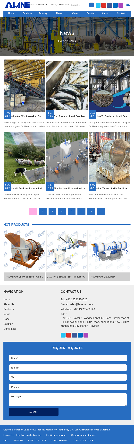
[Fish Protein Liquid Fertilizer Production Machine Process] (67, 86)
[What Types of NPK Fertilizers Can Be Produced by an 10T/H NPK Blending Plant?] (109, 158)
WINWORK (17, 440)
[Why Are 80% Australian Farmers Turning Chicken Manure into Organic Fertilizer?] (24, 86)
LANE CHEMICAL (37, 440)
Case (75, 13)
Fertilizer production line (28, 435)
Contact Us (122, 13)
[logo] (17, 5)
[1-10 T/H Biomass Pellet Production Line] (67, 250)
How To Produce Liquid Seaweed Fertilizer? (113, 116)
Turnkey (43, 13)
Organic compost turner (83, 435)
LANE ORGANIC (60, 440)
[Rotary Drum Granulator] (109, 250)
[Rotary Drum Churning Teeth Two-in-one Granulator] (24, 250)
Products (27, 13)
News (59, 13)
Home (11, 13)
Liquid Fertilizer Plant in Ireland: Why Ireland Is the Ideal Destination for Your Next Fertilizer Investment (28, 188)
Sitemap (105, 429)
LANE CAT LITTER (83, 440)
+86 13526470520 (84, 309)
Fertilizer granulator (56, 435)
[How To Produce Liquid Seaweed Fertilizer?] (109, 86)
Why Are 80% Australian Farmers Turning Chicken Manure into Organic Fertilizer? (28, 116)
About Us (106, 13)
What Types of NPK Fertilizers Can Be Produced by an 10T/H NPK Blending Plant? (113, 188)
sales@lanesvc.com (60, 5)
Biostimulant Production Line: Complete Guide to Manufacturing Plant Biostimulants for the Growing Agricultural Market (70, 188)
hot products (16, 224)
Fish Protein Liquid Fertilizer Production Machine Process (70, 116)
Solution (91, 13)
